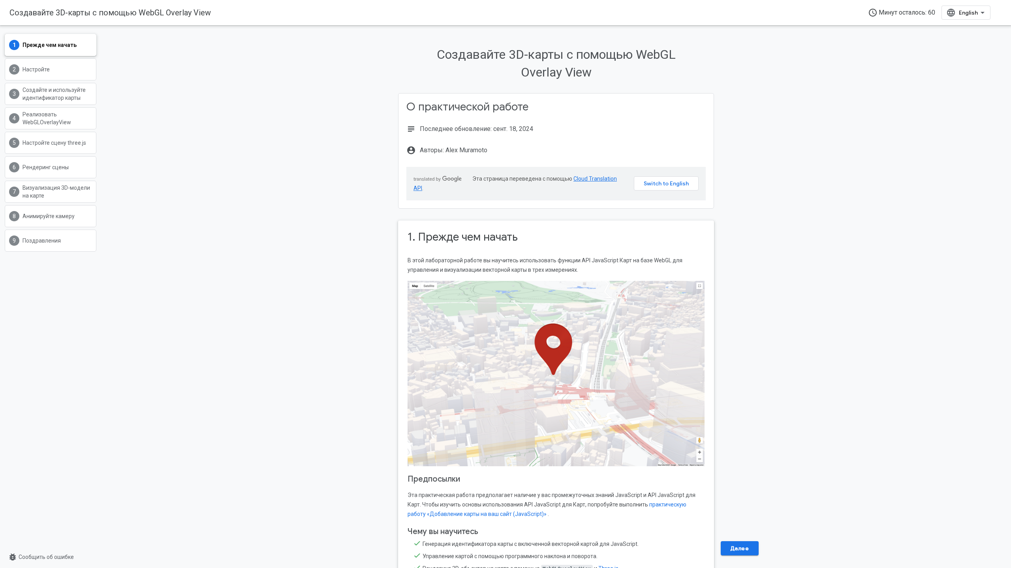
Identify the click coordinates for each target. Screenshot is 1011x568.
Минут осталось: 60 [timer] (901, 12)
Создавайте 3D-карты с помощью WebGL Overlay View (110, 12)
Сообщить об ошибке (41, 557)
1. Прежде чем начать (463, 237)
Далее (739, 548)
